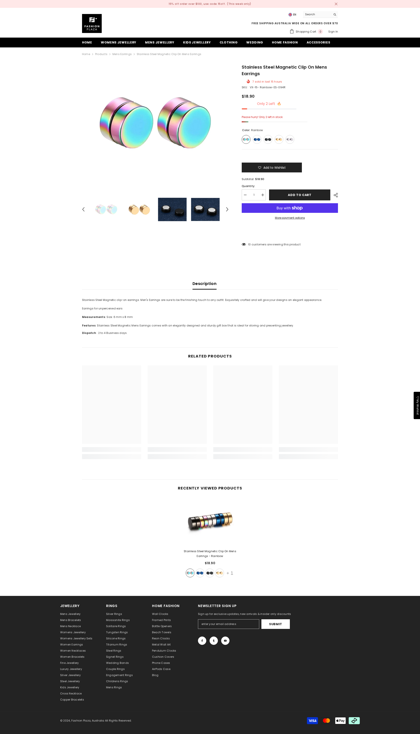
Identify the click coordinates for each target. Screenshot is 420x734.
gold (219, 573)
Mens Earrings (122, 54)
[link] (111, 449)
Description (204, 283)
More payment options (290, 218)
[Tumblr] (214, 641)
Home (86, 54)
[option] (155, 124)
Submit (275, 624)
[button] (83, 209)
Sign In (333, 31)
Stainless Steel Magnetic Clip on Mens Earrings (210, 553)
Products (101, 54)
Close (336, 4)
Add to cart (300, 195)
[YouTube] (225, 641)
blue (200, 573)
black (209, 573)
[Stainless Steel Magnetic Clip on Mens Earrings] (210, 521)
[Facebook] (202, 641)
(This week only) (239, 4)
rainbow (190, 573)
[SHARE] (334, 195)
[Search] (320, 14)
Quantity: (248, 186)
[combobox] (317, 14)
